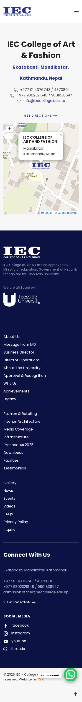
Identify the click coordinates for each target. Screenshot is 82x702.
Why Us (10, 383)
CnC (41, 679)
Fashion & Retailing (20, 413)
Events (9, 498)
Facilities (11, 460)
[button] (76, 11)
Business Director (18, 352)
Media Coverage (18, 429)
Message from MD (19, 344)
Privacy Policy (15, 521)
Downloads (13, 452)
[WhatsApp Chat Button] (70, 674)
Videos (9, 506)
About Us (11, 336)
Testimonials (14, 468)
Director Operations (21, 360)
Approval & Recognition (24, 375)
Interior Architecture (22, 421)
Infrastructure (16, 437)
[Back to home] (17, 11)
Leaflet (48, 212)
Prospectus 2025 (18, 444)
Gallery (9, 482)
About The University (22, 367)
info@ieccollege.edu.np (44, 100)
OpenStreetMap (67, 212)
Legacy (9, 399)
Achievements (16, 391)
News (8, 490)
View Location (17, 602)
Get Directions (38, 115)
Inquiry (9, 529)
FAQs (8, 514)
